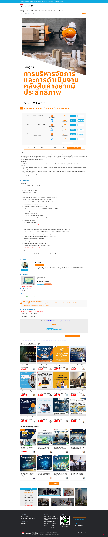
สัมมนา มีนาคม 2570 (28, 503)
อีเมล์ (76, 523)
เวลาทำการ (77, 527)
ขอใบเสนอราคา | (51, 1)
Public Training (62, 5)
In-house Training (71, 5)
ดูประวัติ (24, 269)
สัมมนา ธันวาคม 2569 (29, 499)
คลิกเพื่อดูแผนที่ (40, 284)
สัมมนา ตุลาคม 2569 (28, 495)
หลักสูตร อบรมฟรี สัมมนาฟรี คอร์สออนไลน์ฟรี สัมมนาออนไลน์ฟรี (31, 1)
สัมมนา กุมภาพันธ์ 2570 (29, 502)
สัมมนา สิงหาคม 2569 (28, 492)
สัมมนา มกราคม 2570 (29, 500)
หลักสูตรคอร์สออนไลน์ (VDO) (49, 521)
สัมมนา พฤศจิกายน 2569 (28, 497)
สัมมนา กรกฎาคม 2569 (29, 490)
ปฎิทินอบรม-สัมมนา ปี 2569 (49, 525)
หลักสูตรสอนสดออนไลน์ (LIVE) (50, 523)
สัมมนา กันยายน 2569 (29, 494)
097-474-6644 (78, 521)
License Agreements (53, 532)
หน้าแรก (55, 5)
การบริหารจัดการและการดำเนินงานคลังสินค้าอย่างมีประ (34, 340)
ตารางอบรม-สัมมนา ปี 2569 (58, 1)
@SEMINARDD (65, 526)
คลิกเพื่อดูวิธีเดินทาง (47, 284)
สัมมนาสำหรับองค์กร (45, 1)
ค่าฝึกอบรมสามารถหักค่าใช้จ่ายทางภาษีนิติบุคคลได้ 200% (54, 332)
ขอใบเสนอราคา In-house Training (73, 147)
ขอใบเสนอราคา (81, 116)
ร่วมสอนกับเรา (80, 5)
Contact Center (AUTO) (79, 519)
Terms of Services (35, 532)
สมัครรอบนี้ (73, 116)
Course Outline (68, 143)
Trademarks (47, 532)
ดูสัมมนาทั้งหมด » (54, 483)
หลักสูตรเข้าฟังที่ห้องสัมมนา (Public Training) (51, 519)
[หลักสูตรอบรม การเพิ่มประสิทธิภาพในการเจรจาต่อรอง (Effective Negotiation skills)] (61, 445)
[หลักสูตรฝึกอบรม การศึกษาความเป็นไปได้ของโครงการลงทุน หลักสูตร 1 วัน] (28, 471)
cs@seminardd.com (79, 525)
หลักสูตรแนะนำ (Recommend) (50, 516)
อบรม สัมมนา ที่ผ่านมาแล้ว (29, 505)
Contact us (79, 516)
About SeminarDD (36, 533)
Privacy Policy (41, 532)
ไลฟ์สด (28, 445)
